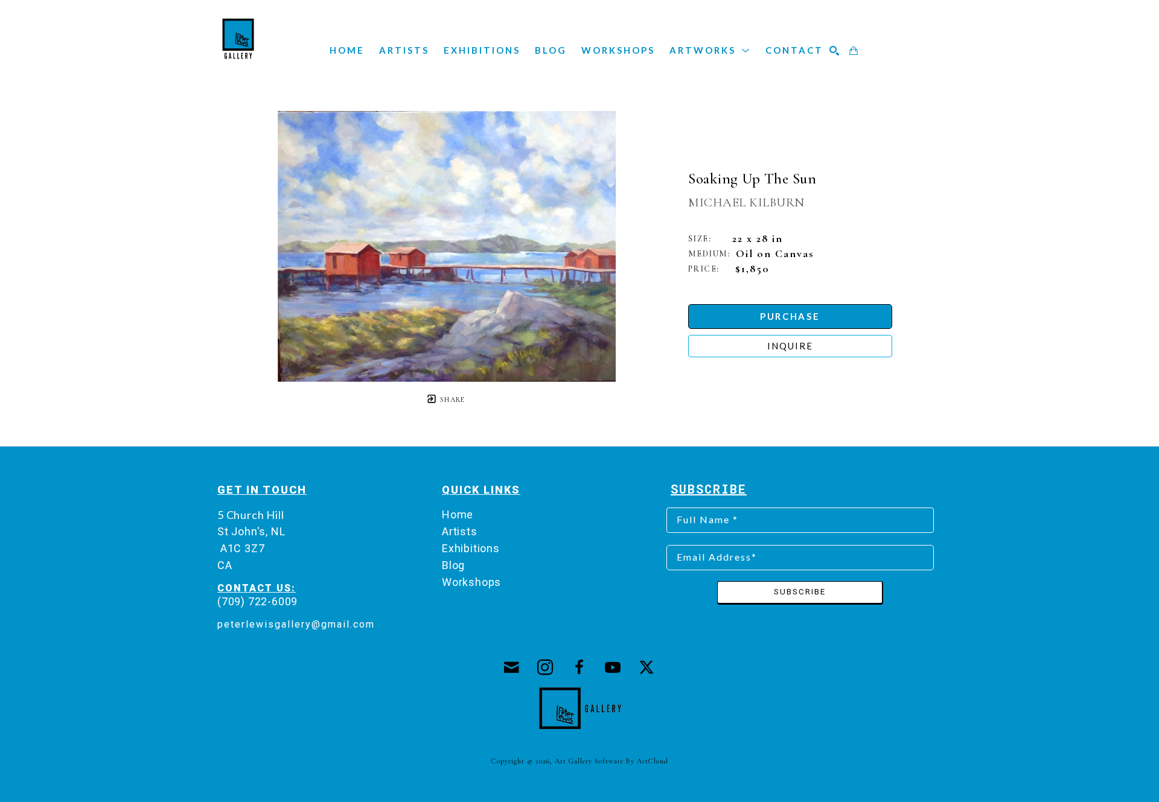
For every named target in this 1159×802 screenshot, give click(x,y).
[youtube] (613, 667)
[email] (512, 667)
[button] (710, 50)
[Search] (834, 51)
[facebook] (579, 667)
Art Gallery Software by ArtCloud (611, 761)
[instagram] (546, 667)
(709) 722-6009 (257, 601)
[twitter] (647, 667)
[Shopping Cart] (854, 51)
